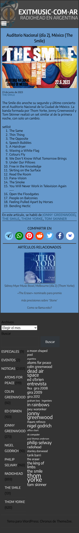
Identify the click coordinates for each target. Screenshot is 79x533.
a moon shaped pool (37, 352)
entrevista (36, 384)
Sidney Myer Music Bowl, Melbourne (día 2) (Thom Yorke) (39, 285)
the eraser (33, 459)
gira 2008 (41, 388)
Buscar (6, 333)
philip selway (39, 442)
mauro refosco (36, 421)
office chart (32, 430)
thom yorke (32, 218)
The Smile (8, 94)
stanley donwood (37, 451)
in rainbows (38, 404)
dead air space (35, 373)
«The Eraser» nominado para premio (39, 293)
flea (29, 388)
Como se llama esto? (39, 307)
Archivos (7, 322)
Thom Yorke (15, 502)
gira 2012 (33, 396)
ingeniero (47, 400)
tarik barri (34, 455)
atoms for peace (39, 362)
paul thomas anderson (38, 438)
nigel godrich (39, 426)
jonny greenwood (59, 214)
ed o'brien (35, 379)
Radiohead (14, 474)
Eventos (8, 360)
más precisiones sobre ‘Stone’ (39, 300)
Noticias (8, 368)
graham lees (33, 400)
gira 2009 (34, 392)
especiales (10, 351)
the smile (10, 218)
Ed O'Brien (13, 411)
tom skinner (56, 218)
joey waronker (36, 409)
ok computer (33, 434)
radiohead (34, 447)
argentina (31, 358)
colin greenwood (39, 367)
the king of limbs (35, 465)
